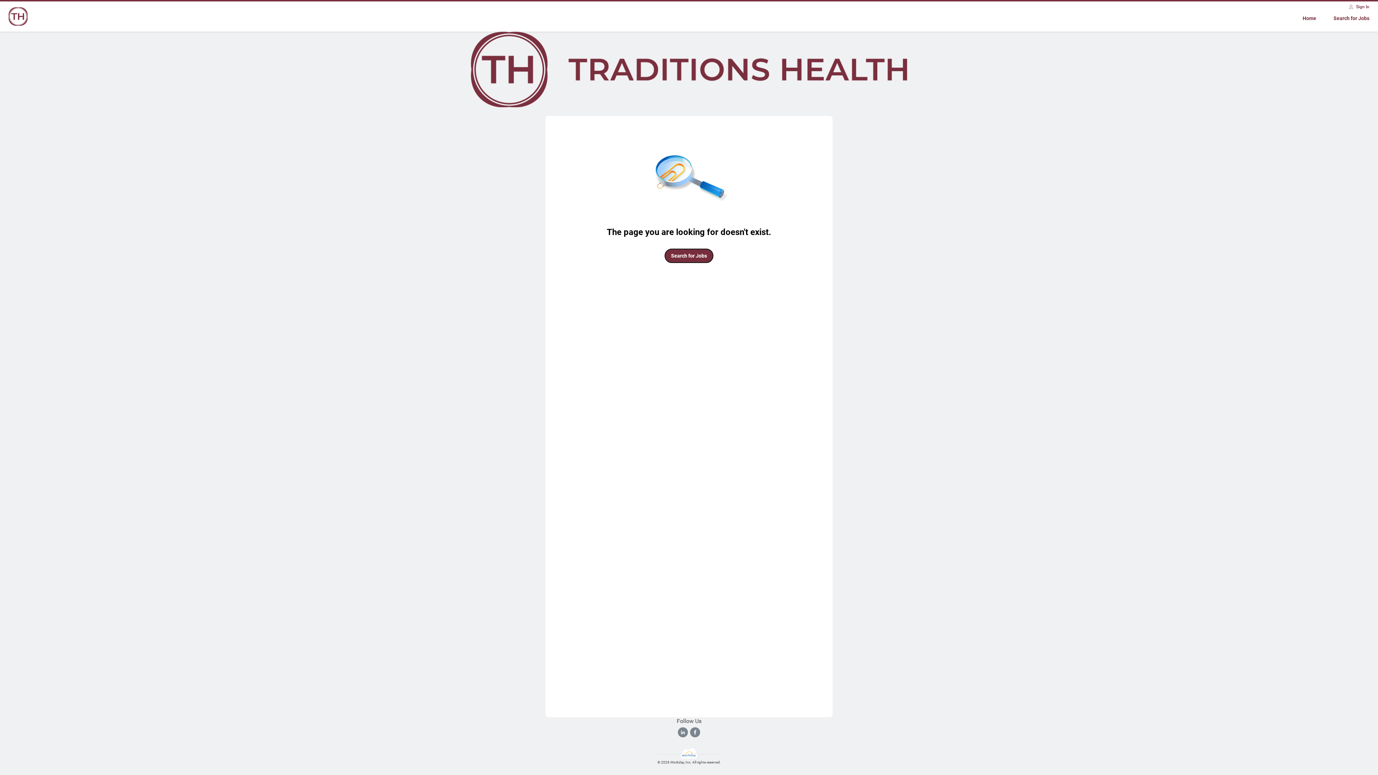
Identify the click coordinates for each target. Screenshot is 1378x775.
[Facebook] (695, 732)
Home (1309, 18)
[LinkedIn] (683, 732)
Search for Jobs (1351, 18)
